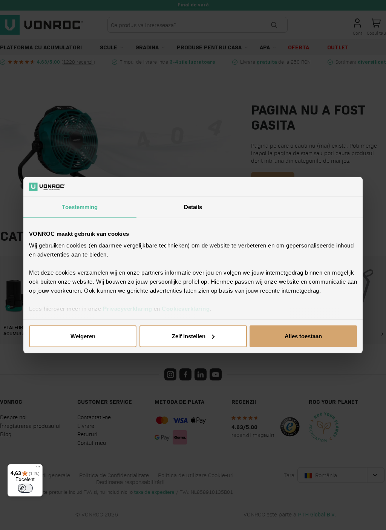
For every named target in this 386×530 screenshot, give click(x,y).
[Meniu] (38, 468)
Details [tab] (193, 207)
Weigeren (82, 336)
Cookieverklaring (186, 308)
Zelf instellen (188, 336)
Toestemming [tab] (80, 207)
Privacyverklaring (127, 308)
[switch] (25, 488)
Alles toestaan (303, 336)
